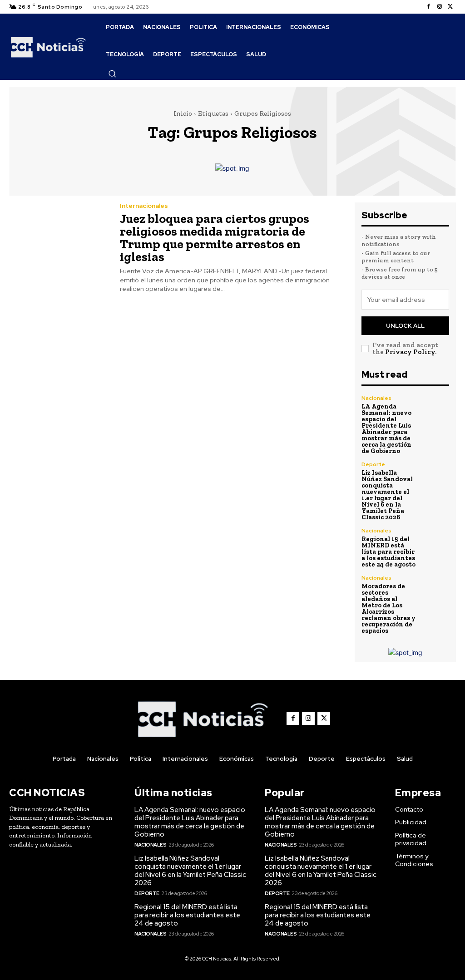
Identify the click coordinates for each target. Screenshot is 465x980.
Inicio (182, 113)
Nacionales (376, 398)
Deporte (373, 464)
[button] (112, 73)
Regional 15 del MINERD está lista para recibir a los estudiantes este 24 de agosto (388, 551)
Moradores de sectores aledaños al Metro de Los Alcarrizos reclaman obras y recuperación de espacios (388, 608)
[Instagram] (439, 6)
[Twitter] (450, 6)
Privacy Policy (410, 352)
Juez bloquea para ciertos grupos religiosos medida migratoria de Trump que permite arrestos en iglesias (214, 237)
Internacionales (144, 205)
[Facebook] (428, 6)
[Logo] (48, 47)
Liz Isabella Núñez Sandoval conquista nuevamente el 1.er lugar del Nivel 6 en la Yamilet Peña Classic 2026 (387, 495)
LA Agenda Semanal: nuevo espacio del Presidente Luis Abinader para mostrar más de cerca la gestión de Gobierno (386, 429)
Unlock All (405, 326)
